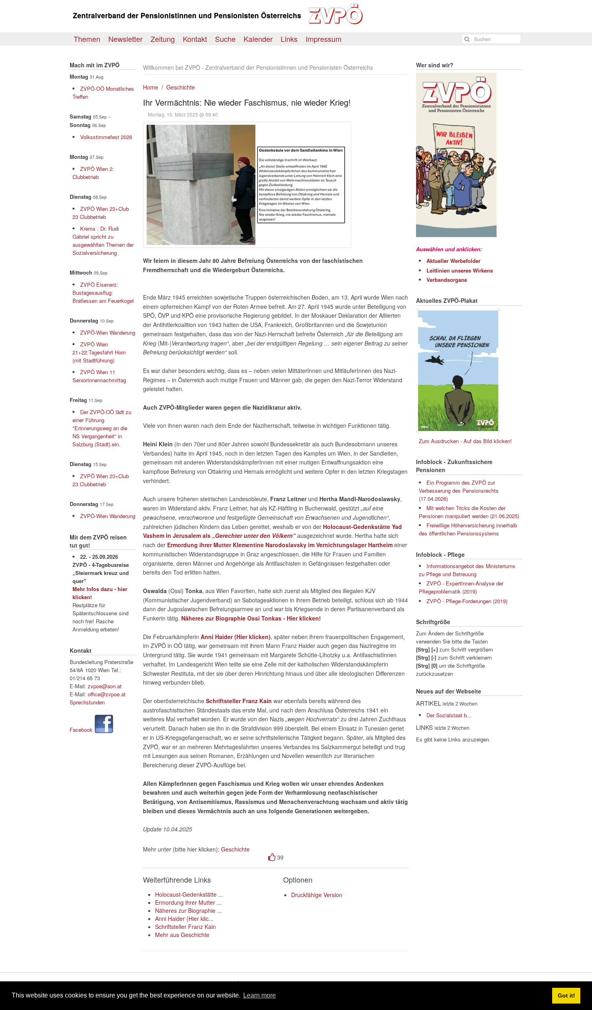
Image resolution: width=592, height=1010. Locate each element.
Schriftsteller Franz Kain (185, 927)
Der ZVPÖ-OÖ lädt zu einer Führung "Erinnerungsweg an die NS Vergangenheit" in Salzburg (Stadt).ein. (101, 428)
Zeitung (163, 38)
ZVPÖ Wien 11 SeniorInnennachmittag (99, 376)
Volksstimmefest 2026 (106, 137)
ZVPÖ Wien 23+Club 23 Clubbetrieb (100, 213)
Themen (87, 38)
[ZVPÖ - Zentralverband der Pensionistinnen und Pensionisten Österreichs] (337, 23)
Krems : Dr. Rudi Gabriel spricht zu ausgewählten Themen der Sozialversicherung (103, 240)
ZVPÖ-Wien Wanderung (107, 332)
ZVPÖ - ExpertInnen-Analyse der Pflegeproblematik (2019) (461, 587)
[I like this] (271, 857)
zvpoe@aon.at (105, 686)
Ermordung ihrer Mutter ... (188, 902)
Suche (225, 38)
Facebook (81, 729)
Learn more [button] (259, 995)
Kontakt (195, 38)
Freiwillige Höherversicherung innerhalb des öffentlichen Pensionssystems (468, 529)
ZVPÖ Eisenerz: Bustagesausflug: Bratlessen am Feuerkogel (103, 292)
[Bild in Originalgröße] (247, 185)
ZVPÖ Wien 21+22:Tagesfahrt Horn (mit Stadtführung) (99, 352)
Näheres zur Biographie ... (188, 910)
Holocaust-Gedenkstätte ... (189, 894)
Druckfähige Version (316, 895)
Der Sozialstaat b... (449, 715)
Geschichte (180, 87)
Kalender (258, 38)
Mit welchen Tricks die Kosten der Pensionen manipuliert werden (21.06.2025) (469, 512)
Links (289, 38)
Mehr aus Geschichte (182, 935)
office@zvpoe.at (107, 694)
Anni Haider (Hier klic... (184, 918)
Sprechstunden (87, 702)
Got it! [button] (566, 995)
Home (150, 87)
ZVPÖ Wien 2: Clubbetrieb (93, 173)
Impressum (324, 38)
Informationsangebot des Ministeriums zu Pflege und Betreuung (467, 570)
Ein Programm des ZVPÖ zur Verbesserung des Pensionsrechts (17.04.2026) (459, 490)
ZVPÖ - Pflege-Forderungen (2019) (466, 601)
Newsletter (125, 38)
